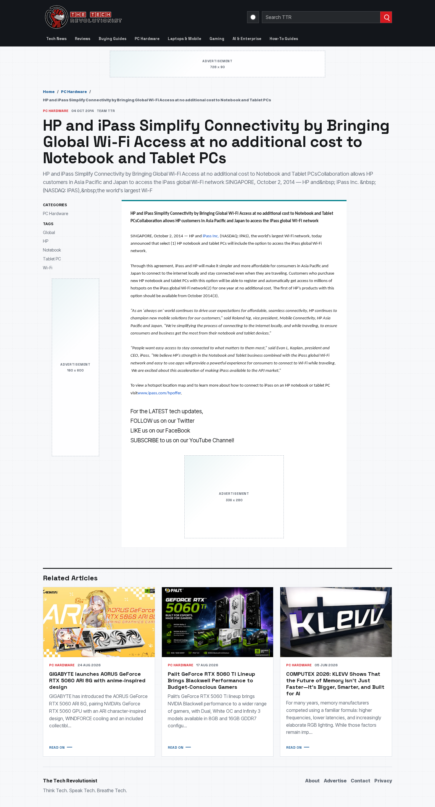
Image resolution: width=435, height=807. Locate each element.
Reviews (82, 38)
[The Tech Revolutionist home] (126, 17)
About (312, 781)
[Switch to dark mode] (253, 17)
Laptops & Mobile (184, 38)
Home (49, 91)
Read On (57, 747)
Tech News (56, 38)
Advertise (335, 781)
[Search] (386, 17)
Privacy (383, 781)
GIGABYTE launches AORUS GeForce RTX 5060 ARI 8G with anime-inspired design (97, 680)
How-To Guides (284, 38)
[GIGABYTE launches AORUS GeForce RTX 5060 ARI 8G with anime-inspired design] (99, 622)
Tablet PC (52, 258)
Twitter (185, 420)
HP (45, 241)
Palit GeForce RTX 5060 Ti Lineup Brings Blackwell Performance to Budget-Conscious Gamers (211, 680)
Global (49, 232)
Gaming (217, 38)
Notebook (52, 249)
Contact (360, 781)
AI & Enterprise (247, 38)
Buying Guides (112, 38)
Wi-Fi (47, 267)
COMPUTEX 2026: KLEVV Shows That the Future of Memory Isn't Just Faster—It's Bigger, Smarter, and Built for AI (335, 683)
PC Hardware (147, 38)
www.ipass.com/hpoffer (159, 393)
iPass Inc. (211, 236)
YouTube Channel (211, 440)
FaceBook (177, 430)
